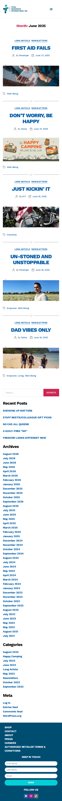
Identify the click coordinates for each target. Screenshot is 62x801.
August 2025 (11, 505)
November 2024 (13, 544)
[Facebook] (26, 796)
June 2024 (9, 566)
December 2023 (12, 592)
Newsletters (39, 40)
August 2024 (11, 557)
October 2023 (11, 601)
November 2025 (13, 492)
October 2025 (11, 497)
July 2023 (9, 614)
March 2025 (10, 527)
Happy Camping (12, 656)
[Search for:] (22, 393)
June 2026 (9, 462)
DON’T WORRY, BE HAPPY (31, 118)
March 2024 (10, 579)
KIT (24, 196)
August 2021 (10, 631)
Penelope (24, 55)
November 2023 (13, 596)
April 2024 (9, 575)
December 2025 (12, 488)
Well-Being (12, 93)
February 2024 (12, 583)
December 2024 (13, 540)
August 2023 (11, 609)
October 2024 (11, 549)
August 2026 (11, 453)
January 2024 (11, 588)
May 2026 (9, 466)
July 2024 (9, 562)
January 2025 (11, 536)
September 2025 (13, 501)
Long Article (22, 40)
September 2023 (13, 605)
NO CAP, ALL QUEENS (16, 424)
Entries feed (10, 707)
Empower (12, 308)
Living (21, 375)
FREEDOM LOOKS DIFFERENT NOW (24, 437)
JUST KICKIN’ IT (31, 189)
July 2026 (9, 458)
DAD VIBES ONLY (31, 330)
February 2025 (12, 531)
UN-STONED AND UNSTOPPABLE (31, 259)
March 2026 (10, 475)
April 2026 (9, 471)
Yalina (24, 129)
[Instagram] (31, 796)
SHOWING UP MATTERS (17, 410)
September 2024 (13, 553)
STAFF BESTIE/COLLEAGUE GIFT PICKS (27, 417)
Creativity (12, 234)
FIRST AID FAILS (31, 48)
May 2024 (9, 570)
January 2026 (11, 484)
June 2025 (9, 514)
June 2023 (9, 618)
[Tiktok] (36, 796)
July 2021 (9, 635)
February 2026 (12, 479)
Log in (6, 702)
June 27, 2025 (42, 55)
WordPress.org (12, 715)
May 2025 (9, 518)
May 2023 (9, 622)
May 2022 (9, 627)
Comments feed (12, 711)
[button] (51, 9)
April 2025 (9, 523)
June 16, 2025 (39, 196)
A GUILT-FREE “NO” (15, 430)
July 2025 (9, 510)
